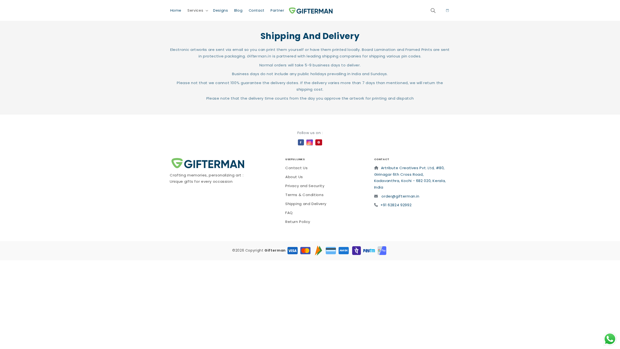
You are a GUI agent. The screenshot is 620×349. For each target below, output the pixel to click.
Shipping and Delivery (305, 203)
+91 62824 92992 (395, 204)
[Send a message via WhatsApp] (610, 339)
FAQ (289, 212)
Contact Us (296, 167)
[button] (197, 10)
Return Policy (297, 221)
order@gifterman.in (400, 196)
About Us (294, 176)
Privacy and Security (305, 185)
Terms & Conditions (304, 194)
